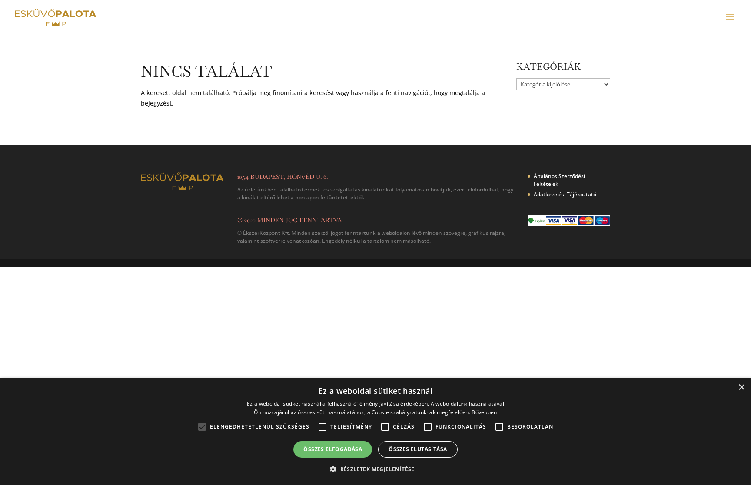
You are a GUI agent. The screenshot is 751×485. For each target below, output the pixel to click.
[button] (375, 469)
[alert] (375, 431)
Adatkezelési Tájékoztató (565, 194)
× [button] (741, 387)
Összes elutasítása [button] (418, 449)
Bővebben (484, 412)
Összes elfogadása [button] (332, 449)
